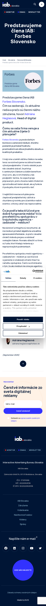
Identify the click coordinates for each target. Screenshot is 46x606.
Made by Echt (23, 600)
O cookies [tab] (37, 278)
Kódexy (23, 519)
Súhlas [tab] (8, 278)
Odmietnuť (23, 333)
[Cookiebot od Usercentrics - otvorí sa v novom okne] (32, 271)
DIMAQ (22, 12)
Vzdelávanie (23, 510)
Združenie (11, 60)
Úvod (4, 60)
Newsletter (34, 12)
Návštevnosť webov (23, 515)
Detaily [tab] (23, 278)
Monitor (10, 12)
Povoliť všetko (23, 319)
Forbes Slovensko (13, 101)
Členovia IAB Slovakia (24, 60)
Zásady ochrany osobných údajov (22, 592)
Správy (23, 524)
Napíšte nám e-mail (22, 539)
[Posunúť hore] (23, 364)
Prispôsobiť (22, 326)
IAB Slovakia (23, 501)
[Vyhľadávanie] (35, 4)
